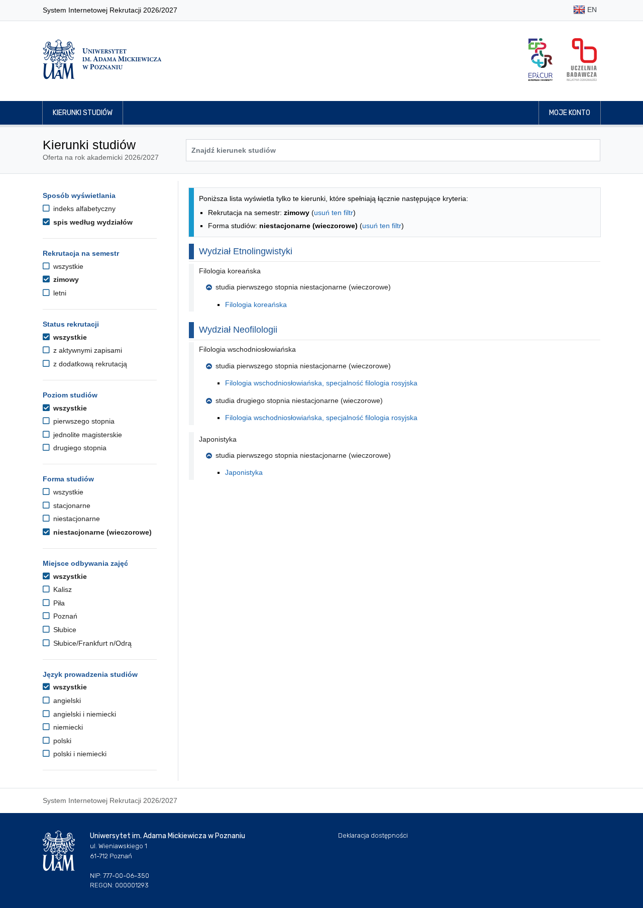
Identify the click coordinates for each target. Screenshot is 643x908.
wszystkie (67, 266)
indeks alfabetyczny (83, 209)
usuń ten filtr (333, 213)
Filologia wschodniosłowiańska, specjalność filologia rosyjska (321, 383)
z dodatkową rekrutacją (89, 364)
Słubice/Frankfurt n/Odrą (91, 643)
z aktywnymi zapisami (86, 350)
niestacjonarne (75, 519)
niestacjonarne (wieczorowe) (101, 532)
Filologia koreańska (256, 304)
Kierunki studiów (83, 113)
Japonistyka (244, 472)
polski (61, 741)
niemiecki (67, 727)
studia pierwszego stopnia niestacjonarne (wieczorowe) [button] (303, 287)
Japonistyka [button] (218, 439)
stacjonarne (70, 505)
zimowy (65, 279)
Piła (58, 603)
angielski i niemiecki (83, 714)
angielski (66, 700)
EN (591, 10)
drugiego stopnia (78, 448)
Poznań (64, 616)
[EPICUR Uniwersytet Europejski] (540, 59)
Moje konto (569, 113)
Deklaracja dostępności (373, 835)
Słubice (63, 630)
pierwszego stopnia (83, 421)
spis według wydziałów (92, 222)
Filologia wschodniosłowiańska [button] (247, 349)
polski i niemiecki (78, 754)
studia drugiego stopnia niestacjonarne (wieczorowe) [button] (299, 400)
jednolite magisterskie (86, 435)
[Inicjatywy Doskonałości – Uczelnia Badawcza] (581, 59)
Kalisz (61, 589)
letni (58, 293)
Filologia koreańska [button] (230, 271)
